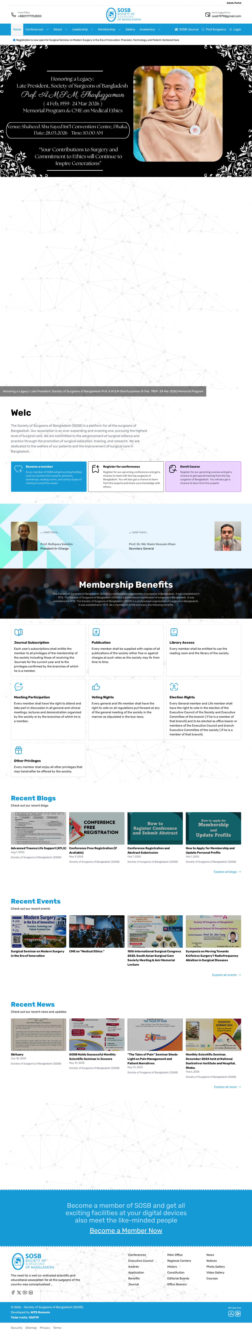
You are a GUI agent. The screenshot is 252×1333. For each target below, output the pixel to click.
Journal (133, 1284)
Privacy (45, 1328)
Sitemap (31, 1328)
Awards (133, 1266)
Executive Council (140, 1260)
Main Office (175, 1255)
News (210, 1255)
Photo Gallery (215, 1266)
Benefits (134, 1278)
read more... (51, 532)
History (172, 1266)
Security (17, 1328)
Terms (57, 1328)
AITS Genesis (40, 1312)
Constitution (175, 1272)
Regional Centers (179, 1260)
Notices (211, 1260)
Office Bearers (177, 1284)
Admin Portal (234, 3)
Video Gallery (215, 1272)
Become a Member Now (126, 1230)
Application (136, 1272)
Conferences (137, 1255)
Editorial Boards (178, 1278)
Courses (212, 1278)
